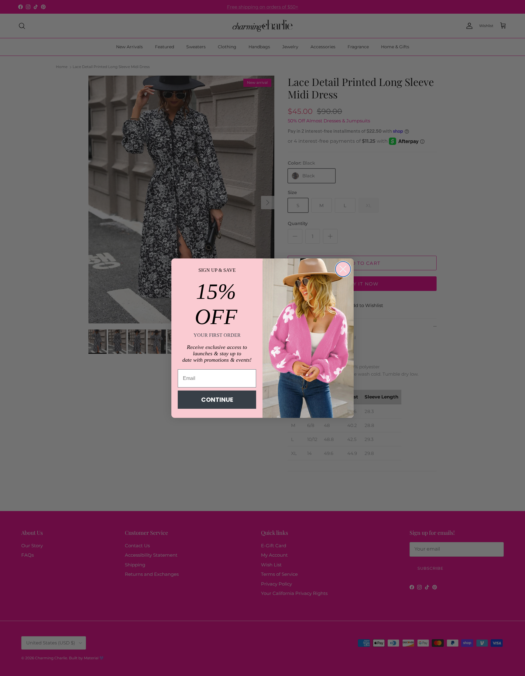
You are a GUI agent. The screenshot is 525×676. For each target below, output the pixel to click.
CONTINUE (217, 399)
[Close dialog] (343, 269)
